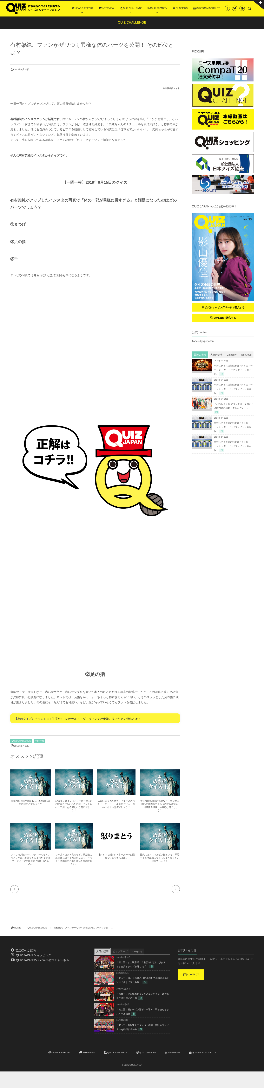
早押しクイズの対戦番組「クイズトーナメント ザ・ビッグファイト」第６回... (233, 389)
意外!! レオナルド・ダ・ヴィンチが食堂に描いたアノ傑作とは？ (98, 718)
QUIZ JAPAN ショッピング (33, 955)
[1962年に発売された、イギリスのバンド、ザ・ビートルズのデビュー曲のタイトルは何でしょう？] (116, 793)
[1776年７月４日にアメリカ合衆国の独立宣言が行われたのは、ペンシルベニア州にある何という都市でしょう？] (74, 793)
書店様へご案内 (25, 950)
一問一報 (39, 741)
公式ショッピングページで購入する (225, 307)
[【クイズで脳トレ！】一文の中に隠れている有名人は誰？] (116, 846)
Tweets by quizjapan (203, 341)
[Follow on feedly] (242, 8)
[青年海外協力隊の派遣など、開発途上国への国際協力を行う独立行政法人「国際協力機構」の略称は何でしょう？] (160, 794)
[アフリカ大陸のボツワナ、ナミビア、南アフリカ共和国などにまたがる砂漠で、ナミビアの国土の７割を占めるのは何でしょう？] (30, 848)
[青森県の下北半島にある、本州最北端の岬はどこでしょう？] (30, 794)
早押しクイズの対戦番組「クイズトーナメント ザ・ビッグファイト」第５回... (233, 427)
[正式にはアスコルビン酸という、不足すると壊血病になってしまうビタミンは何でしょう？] (160, 848)
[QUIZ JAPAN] (33, 8)
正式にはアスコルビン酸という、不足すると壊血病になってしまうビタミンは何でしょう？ (159, 857)
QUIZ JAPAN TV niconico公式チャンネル (42, 960)
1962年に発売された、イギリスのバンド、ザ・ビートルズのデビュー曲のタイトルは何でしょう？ (116, 804)
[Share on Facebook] (227, 8)
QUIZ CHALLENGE (21, 741)
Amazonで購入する (224, 317)
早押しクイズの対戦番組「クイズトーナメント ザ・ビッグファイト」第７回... (233, 370)
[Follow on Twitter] (234, 8)
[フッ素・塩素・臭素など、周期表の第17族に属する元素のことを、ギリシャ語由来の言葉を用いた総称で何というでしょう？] (74, 846)
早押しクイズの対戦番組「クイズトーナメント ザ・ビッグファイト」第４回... (233, 446)
